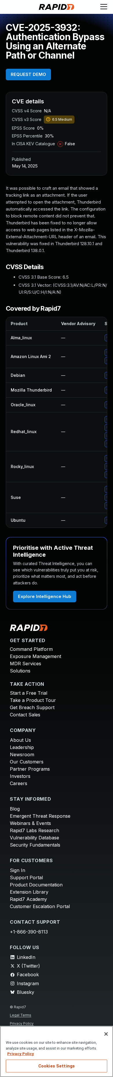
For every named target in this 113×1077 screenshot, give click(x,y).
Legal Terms (20, 1015)
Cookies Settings (56, 1066)
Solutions (20, 671)
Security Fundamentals (35, 845)
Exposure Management (35, 656)
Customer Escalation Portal (40, 906)
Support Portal (26, 877)
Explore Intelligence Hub (44, 596)
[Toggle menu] (103, 7)
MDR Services (25, 663)
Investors (20, 776)
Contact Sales (25, 715)
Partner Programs (30, 769)
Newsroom (22, 754)
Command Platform (31, 649)
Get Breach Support (32, 707)
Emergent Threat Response (40, 816)
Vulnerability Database (34, 838)
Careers (18, 783)
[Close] (106, 1034)
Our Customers (26, 762)
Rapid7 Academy (28, 899)
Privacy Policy (22, 1023)
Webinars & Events (30, 823)
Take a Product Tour (33, 700)
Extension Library (29, 892)
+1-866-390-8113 (29, 932)
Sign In (17, 870)
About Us (20, 740)
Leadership (22, 747)
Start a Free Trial (28, 693)
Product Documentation (36, 885)
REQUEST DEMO (28, 74)
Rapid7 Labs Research (34, 830)
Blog (15, 809)
